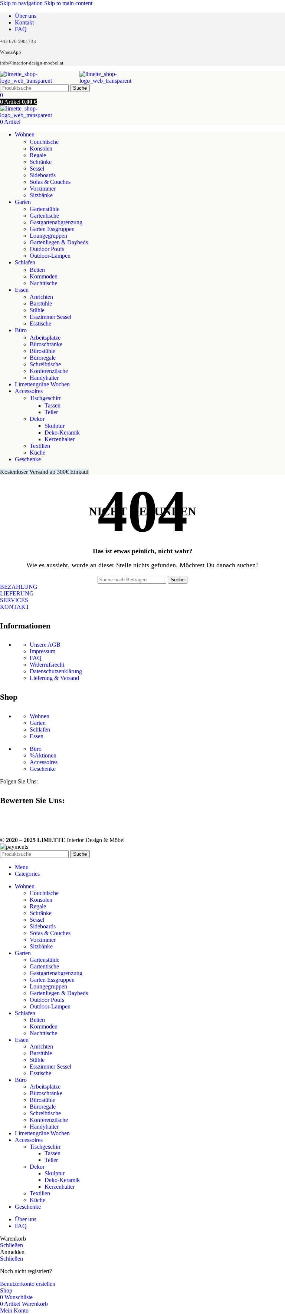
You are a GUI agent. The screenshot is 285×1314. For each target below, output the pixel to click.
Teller (51, 412)
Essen (36, 736)
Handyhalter (44, 377)
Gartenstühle (44, 209)
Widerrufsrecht (47, 664)
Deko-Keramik (62, 432)
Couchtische (44, 142)
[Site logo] (39, 80)
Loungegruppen (48, 235)
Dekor (37, 419)
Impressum (42, 651)
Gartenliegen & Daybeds (59, 242)
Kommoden (44, 276)
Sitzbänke (41, 195)
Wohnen (39, 716)
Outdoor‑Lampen (50, 255)
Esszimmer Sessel (50, 317)
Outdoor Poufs (47, 249)
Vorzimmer (43, 188)
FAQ (36, 658)
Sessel (37, 168)
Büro (36, 749)
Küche (37, 452)
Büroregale (43, 357)
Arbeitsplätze (45, 337)
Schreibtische (45, 364)
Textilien (40, 446)
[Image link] (3, 820)
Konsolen (41, 148)
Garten (38, 723)
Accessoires (44, 762)
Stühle (37, 310)
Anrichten (41, 297)
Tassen (52, 405)
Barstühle (41, 303)
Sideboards (43, 175)
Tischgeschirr (45, 398)
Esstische (40, 323)
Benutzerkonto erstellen (27, 1284)
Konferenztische (49, 371)
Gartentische (44, 215)
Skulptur (55, 426)
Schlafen (40, 729)
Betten (37, 270)
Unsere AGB (45, 644)
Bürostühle (42, 351)
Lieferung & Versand (54, 678)
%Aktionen (43, 755)
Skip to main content (68, 3)
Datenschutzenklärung (56, 671)
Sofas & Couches (50, 182)
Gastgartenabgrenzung (56, 222)
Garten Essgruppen (52, 229)
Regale (38, 155)
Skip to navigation (22, 3)
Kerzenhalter (60, 439)
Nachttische (43, 283)
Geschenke (43, 769)
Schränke (41, 162)
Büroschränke (46, 344)
